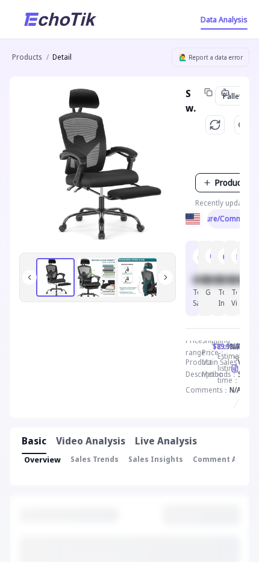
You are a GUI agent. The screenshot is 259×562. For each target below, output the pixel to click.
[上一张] (29, 277)
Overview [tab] (42, 459)
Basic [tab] (34, 440)
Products (27, 57)
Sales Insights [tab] (155, 459)
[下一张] (165, 277)
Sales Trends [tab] (94, 459)
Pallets (234, 95)
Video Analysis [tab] (90, 440)
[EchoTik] (60, 19)
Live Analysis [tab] (166, 440)
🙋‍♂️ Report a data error (211, 57)
